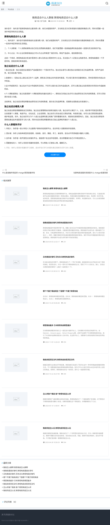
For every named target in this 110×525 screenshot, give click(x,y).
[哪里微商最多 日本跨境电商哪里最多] (22, 331)
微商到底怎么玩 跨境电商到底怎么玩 (57, 428)
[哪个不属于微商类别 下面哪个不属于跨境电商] (22, 296)
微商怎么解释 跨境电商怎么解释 (55, 188)
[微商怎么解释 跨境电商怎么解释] (22, 194)
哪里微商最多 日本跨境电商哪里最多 (57, 325)
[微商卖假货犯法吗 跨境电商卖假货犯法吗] (22, 365)
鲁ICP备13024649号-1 (22, 520)
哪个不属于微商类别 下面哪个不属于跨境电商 (60, 291)
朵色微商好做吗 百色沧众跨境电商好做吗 (58, 257)
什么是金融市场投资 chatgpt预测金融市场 (18, 173)
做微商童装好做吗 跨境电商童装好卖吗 (58, 222)
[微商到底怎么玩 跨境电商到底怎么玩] (22, 433)
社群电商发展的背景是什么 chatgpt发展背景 (90, 173)
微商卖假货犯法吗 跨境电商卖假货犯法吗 (58, 359)
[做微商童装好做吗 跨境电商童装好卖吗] (22, 228)
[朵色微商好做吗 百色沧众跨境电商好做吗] (22, 262)
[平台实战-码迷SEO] (55, 6)
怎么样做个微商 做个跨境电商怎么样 (57, 394)
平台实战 (11, 9)
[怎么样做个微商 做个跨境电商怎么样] (22, 399)
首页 (2, 9)
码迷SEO (12, 520)
